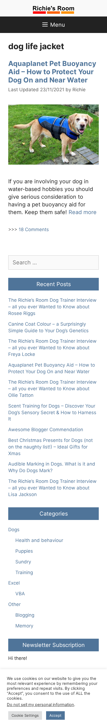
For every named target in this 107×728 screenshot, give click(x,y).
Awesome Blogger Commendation (45, 429)
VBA (20, 593)
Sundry (23, 561)
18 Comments (34, 229)
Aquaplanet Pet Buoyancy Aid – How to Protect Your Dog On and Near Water (52, 71)
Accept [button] (55, 715)
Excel (14, 583)
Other (14, 604)
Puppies (24, 551)
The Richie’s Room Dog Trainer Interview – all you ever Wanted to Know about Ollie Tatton (52, 388)
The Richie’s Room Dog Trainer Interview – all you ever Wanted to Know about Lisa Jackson (52, 487)
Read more (83, 212)
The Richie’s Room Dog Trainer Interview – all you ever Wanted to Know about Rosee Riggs (52, 306)
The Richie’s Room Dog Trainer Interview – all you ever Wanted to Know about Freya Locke (52, 347)
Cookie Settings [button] (25, 715)
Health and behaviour (39, 540)
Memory (24, 626)
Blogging (24, 615)
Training (24, 572)
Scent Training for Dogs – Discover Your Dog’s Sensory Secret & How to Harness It (52, 412)
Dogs (13, 529)
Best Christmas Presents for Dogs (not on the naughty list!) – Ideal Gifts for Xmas (50, 447)
